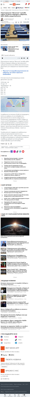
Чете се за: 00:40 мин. (12, 329)
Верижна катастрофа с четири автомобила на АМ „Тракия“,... (13, 159)
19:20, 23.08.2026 (4, 312)
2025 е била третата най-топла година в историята (12, 237)
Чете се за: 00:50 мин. (19, 299)
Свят (9, 7)
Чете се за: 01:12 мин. (19, 292)
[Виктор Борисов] (2, 19)
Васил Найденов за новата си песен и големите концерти (14, 310)
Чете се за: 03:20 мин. (12, 312)
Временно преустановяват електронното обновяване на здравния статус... (16, 208)
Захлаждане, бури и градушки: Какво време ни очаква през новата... (13, 321)
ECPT (27, 384)
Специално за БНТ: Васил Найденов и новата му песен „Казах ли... (14, 174)
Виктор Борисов (10, 18)
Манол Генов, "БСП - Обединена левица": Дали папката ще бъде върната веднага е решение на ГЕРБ (17, 271)
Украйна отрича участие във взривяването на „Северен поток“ (18, 302)
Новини (5, 7)
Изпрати (4, 366)
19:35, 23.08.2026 (10, 292)
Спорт (13, 7)
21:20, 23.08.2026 (11, 299)
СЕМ (23, 384)
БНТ (1, 1)
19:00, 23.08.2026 (4, 285)
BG (28, 1)
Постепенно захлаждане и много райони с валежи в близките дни (16, 171)
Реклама (15, 180)
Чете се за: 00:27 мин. (19, 304)
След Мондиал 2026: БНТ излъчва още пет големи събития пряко (16, 188)
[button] (24, 395)
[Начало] (1, 7)
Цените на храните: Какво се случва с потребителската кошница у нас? (14, 327)
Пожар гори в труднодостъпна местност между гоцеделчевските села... (15, 167)
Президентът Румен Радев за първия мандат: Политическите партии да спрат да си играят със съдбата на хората (18, 264)
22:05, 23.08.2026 (11, 304)
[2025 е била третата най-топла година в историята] (15, 227)
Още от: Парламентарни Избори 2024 (15, 215)
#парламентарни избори (11, 147)
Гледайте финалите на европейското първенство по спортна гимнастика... (15, 178)
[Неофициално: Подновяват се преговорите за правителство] (3, 258)
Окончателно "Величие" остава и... (20, 10)
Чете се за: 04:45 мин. (13, 285)
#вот (2, 147)
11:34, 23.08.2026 (4, 329)
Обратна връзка (17, 384)
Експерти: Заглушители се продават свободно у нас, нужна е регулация (14, 284)
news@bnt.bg (5, 378)
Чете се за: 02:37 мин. (12, 323)
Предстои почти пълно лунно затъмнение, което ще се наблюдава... (15, 162)
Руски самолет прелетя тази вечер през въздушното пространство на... (16, 195)
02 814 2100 (5, 376)
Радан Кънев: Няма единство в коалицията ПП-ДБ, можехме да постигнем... (13, 49)
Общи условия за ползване (7, 384)
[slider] (10, 58)
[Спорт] (26, 7)
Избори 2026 (8, 10)
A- (28, 19)
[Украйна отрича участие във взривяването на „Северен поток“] (3, 304)
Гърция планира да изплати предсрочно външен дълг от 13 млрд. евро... (15, 192)
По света (26, 304)
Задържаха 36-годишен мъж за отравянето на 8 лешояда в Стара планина (14, 203)
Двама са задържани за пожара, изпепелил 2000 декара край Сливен (17, 296)
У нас (13, 22)
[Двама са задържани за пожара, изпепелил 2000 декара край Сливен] (3, 297)
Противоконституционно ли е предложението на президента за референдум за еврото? (18, 243)
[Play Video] (15, 32)
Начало (3, 10)
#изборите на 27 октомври (16, 146)
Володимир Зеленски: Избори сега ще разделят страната (14, 315)
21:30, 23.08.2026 (4, 323)
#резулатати (4, 146)
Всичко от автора (8, 19)
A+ (25, 19)
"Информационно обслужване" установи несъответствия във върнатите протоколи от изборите (17, 250)
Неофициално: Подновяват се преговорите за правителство (17, 256)
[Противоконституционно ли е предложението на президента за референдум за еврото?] (3, 243)
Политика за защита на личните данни (10, 386)
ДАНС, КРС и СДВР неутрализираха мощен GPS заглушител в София (16, 199)
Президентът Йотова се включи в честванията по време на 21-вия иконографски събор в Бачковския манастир (18, 289)
